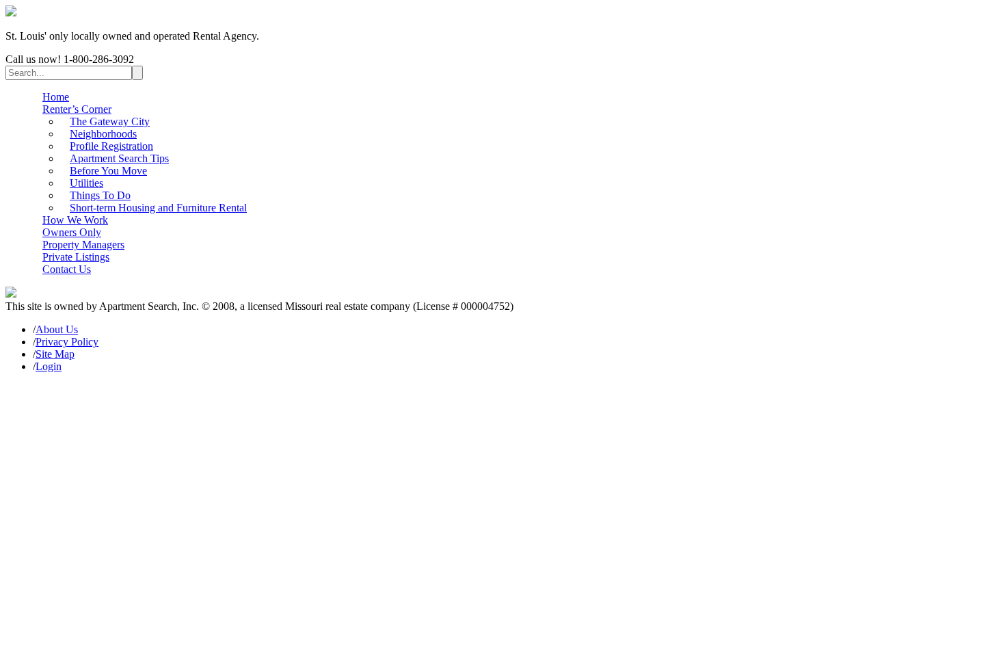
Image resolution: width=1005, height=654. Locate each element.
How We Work (75, 220)
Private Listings (75, 257)
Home (55, 97)
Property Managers (83, 244)
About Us (57, 329)
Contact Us (66, 269)
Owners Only (71, 232)
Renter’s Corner (76, 109)
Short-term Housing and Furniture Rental (158, 207)
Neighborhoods (103, 134)
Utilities (86, 183)
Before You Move (108, 170)
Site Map (55, 354)
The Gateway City (110, 121)
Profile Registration (111, 146)
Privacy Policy (67, 342)
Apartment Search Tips (119, 158)
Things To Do (100, 195)
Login (49, 366)
